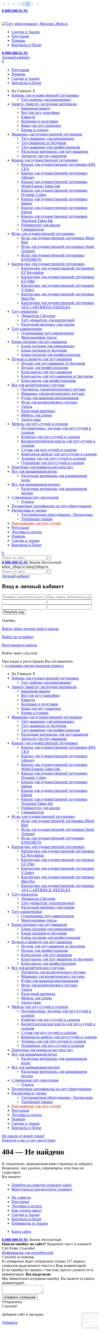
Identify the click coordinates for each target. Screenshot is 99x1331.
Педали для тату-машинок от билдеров (53, 363)
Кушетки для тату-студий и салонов (50, 437)
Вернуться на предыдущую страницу (42, 1189)
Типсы (26, 406)
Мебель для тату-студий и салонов (40, 424)
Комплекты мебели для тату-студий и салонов (59, 454)
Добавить (10, 1322)
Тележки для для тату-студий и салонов (53, 458)
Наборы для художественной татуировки (45, 95)
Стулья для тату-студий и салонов (49, 450)
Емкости (28, 117)
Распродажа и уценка (29, 510)
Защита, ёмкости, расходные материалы (44, 104)
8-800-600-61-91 (15, 11)
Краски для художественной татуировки (45, 160)
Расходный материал (38, 411)
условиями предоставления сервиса (34, 666)
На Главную (21, 91)
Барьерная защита (35, 108)
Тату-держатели (25, 311)
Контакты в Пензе (26, 45)
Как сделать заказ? (27, 1210)
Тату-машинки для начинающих (47, 138)
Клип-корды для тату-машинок (46, 372)
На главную (21, 1197)
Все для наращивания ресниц (36, 484)
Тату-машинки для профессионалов (50, 147)
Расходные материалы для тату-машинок (54, 151)
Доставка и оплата (27, 532)
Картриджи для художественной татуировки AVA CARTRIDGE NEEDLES (57, 305)
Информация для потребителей (27, 1253)
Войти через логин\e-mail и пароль (30, 629)
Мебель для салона (36, 415)
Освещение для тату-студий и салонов (52, 463)
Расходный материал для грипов (47, 324)
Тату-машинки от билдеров (43, 143)
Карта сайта (21, 1231)
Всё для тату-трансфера (40, 112)
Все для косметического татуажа (38, 385)
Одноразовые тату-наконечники (47, 333)
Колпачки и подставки (39, 121)
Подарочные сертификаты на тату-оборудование (52, 506)
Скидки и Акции (26, 32)
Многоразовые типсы (39, 337)
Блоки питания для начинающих (48, 346)
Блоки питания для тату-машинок (39, 342)
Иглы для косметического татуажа (49, 402)
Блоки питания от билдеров (44, 350)
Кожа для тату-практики (41, 125)
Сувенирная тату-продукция (35, 497)
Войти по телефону (18, 637)
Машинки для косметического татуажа (53, 393)
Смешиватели (32, 229)
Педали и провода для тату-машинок (42, 359)
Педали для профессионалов (44, 368)
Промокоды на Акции (30, 1223)
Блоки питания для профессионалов (50, 355)
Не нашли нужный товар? (23, 1136)
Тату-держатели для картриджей (47, 320)
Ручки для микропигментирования (50, 398)
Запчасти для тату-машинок (44, 156)
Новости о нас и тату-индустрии (29, 1140)
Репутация (20, 36)
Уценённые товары (37, 519)
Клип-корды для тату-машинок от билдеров (57, 376)
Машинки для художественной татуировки (47, 134)
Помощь (18, 40)
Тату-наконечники (27, 329)
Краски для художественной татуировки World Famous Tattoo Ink (54, 184)
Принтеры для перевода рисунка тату (42, 467)
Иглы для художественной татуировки (43, 234)
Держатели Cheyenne (38, 316)
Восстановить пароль (19, 645)
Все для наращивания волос (34, 471)
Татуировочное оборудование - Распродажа (57, 515)
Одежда (27, 502)
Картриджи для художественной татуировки (48, 264)
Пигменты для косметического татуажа (53, 389)
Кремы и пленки (35, 130)
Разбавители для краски (40, 225)
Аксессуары (31, 419)
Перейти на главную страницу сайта (42, 1185)
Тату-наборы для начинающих (46, 100)
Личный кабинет (16, 57)
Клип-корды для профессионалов (48, 381)
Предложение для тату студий (36, 523)
